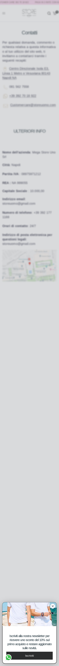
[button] (29, 656)
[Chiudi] (52, 606)
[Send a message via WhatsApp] (8, 657)
